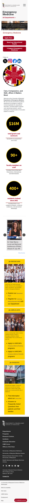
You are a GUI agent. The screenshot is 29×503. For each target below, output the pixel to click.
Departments (7, 431)
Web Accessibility (5, 487)
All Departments (8, 17)
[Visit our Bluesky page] (18, 465)
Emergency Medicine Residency (15, 346)
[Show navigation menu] (24, 5)
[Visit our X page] (6, 466)
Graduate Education (9, 441)
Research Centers (8, 436)
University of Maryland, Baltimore (12, 450)
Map (2, 500)
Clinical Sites (18, 398)
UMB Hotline (4, 494)
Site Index (3, 491)
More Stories (21, 253)
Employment (4, 497)
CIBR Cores (6, 444)
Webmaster (4, 484)
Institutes (6, 439)
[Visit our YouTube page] (9, 466)
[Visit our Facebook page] (3, 466)
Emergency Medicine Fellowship (15, 354)
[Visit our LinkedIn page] (12, 466)
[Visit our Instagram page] (15, 466)
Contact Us (6, 476)
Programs (6, 434)
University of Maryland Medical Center (14, 453)
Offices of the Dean (9, 446)
